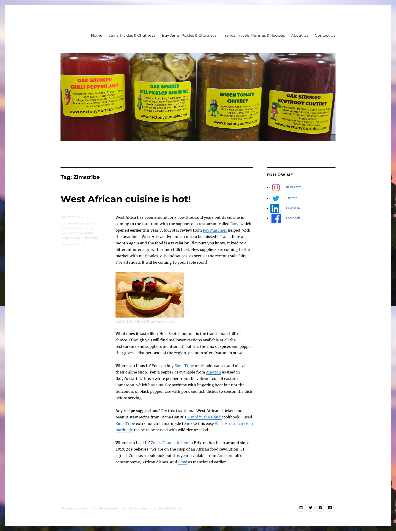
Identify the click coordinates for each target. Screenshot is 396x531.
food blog (67, 228)
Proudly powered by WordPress (115, 508)
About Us (299, 35)
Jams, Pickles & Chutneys (132, 35)
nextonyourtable (81, 233)
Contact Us (325, 35)
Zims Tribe (184, 365)
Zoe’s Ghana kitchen (169, 442)
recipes (76, 238)
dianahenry (69, 223)
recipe (65, 238)
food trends (84, 228)
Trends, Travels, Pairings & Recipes (254, 35)
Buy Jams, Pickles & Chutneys (189, 35)
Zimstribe (90, 238)
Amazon (213, 372)
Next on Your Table (74, 508)
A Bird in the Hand (204, 417)
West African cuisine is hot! (125, 199)
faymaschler (88, 223)
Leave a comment (74, 244)
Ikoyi (234, 223)
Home (96, 35)
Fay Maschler (215, 230)
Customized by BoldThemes (161, 508)
